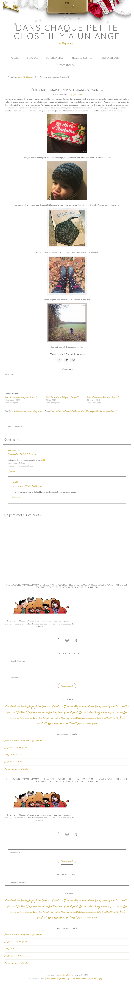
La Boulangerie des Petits (16, 747)
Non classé (73, 718)
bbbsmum (12, 450)
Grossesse (44, 712)
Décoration (35, 712)
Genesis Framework (77, 978)
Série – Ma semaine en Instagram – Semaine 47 (21, 397)
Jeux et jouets (71, 712)
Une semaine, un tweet (62, 723)
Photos (99, 411)
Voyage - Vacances (84, 723)
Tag (117, 718)
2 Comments (76, 95)
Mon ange (65, 718)
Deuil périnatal (102, 706)
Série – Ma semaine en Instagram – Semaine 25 (62, 397)
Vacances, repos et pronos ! (16, 769)
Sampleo (106, 411)
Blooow (61, 411)
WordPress (92, 978)
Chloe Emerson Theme (55, 978)
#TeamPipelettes (12, 706)
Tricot (113, 411)
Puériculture (92, 718)
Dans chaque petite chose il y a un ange (67, 31)
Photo (78, 718)
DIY (28, 712)
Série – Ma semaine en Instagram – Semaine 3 (103, 397)
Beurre (54, 411)
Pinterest (84, 718)
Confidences (57, 706)
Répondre (12, 471)
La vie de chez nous (33, 411)
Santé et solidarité (104, 718)
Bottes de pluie (78, 411)
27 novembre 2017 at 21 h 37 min (22, 454)
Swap (114, 718)
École (94, 723)
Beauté (24, 706)
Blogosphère (34, 706)
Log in (102, 978)
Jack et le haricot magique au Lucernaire (23, 740)
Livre (22, 718)
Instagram (18, 411)
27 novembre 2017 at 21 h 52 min (27, 486)
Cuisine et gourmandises (79, 706)
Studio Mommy (66, 975)
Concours (47, 706)
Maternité (29, 718)
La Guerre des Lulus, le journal (18, 762)
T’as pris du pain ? (13, 755)
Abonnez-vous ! (67, 686)
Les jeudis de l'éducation (115, 713)
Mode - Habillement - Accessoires (46, 718)
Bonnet (68, 411)
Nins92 (15, 482)
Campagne (90, 411)
